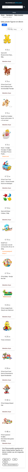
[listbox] (15, 29)
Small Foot (6, 459)
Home (14, 12)
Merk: (4, 24)
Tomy (15, 459)
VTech (5, 462)
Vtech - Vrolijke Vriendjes (10, 464)
